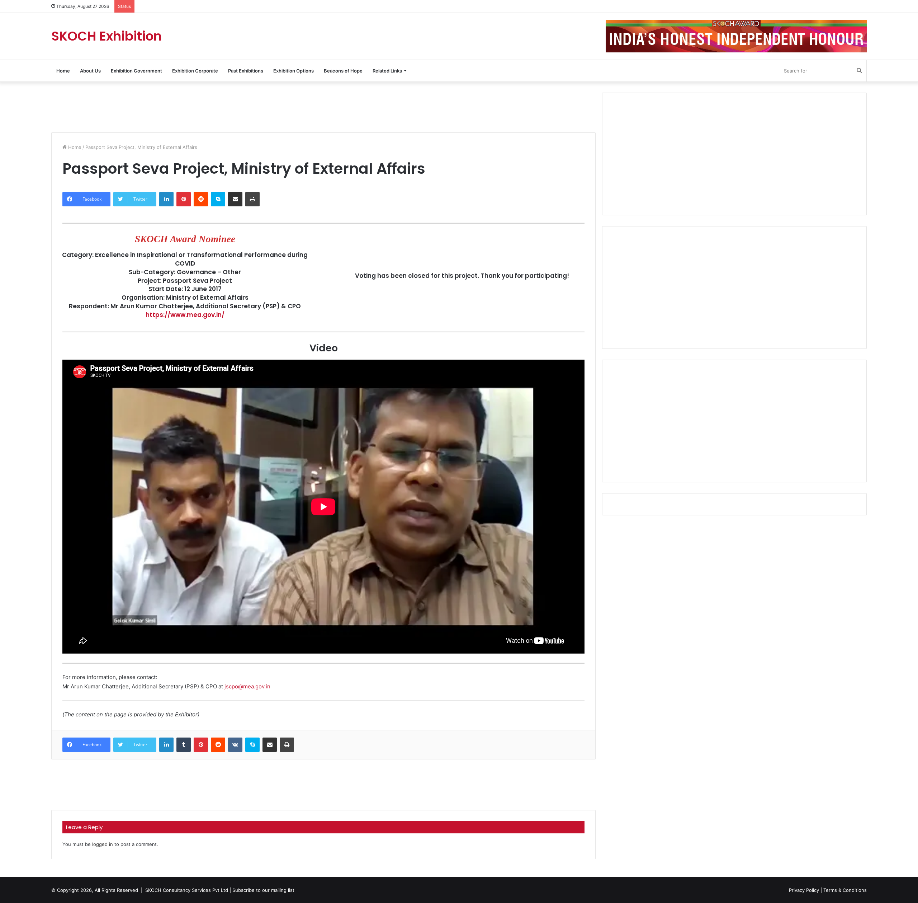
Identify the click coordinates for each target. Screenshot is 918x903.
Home (63, 71)
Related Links (387, 71)
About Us (90, 71)
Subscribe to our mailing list (263, 890)
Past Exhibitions (245, 71)
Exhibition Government (136, 71)
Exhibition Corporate (195, 71)
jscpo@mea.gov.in (247, 686)
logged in (102, 844)
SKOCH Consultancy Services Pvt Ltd (186, 890)
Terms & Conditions (845, 890)
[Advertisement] (323, 106)
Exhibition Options (293, 71)
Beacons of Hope (343, 71)
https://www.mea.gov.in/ (185, 314)
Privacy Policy (804, 890)
